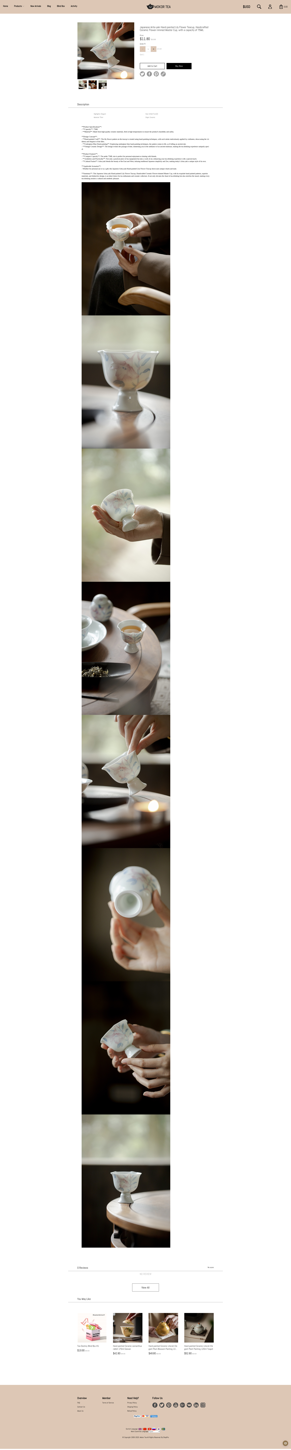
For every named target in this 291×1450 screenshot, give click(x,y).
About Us (80, 1411)
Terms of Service (108, 1403)
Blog (49, 6)
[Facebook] (149, 73)
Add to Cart (152, 66)
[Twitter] (142, 73)
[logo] (160, 7)
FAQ (78, 1403)
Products (18, 6)
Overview (82, 1398)
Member (106, 1398)
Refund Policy (132, 1411)
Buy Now (179, 66)
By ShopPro (165, 1437)
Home (5, 6)
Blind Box (61, 6)
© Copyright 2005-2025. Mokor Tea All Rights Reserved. (141, 1437)
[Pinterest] (156, 73)
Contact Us (81, 1407)
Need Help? (133, 1398)
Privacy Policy (132, 1403)
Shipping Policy (132, 1407)
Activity (74, 6)
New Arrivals (35, 6)
